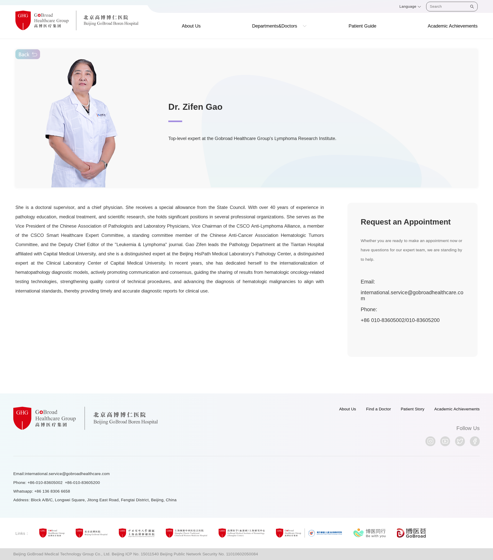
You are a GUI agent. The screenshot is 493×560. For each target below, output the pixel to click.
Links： (22, 533)
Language (408, 6)
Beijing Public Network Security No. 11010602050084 (209, 554)
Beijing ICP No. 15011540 (135, 554)
